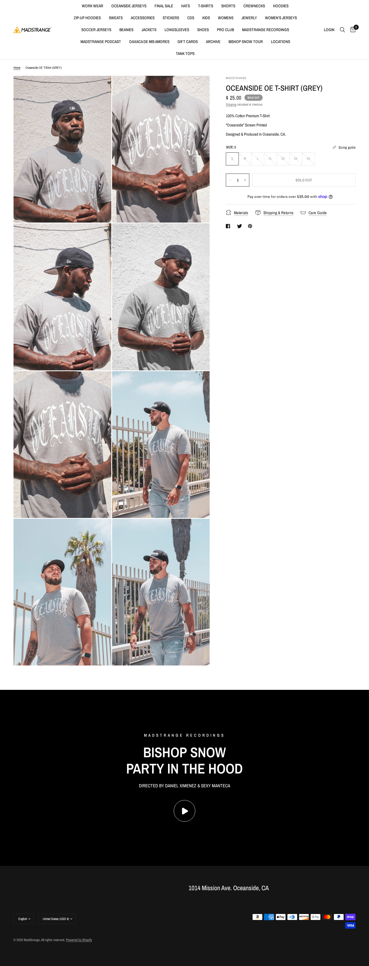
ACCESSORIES (143, 18)
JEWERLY (249, 18)
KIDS (206, 18)
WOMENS (225, 18)
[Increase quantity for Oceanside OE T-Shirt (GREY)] (245, 180)
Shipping (231, 104)
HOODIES (281, 6)
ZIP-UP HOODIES (87, 18)
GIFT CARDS (187, 41)
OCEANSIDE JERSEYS (128, 6)
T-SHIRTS (205, 6)
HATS (185, 6)
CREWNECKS (254, 6)
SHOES (203, 29)
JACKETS (149, 29)
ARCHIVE (213, 41)
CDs (190, 18)
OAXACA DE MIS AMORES (149, 41)
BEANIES (126, 29)
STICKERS (171, 18)
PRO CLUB (225, 29)
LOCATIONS (280, 41)
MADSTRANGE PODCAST (100, 41)
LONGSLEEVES (177, 29)
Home (17, 68)
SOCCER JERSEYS (96, 29)
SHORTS (228, 6)
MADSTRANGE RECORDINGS (265, 29)
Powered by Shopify (79, 940)
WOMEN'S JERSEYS (281, 18)
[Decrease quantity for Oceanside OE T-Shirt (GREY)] (230, 180)
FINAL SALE (164, 6)
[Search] (342, 30)
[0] (351, 30)
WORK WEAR (92, 6)
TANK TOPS (185, 53)
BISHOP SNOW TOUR (246, 41)
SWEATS (116, 18)
